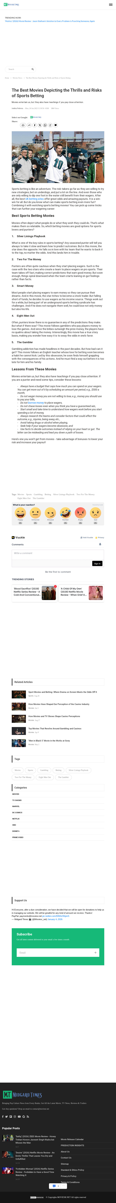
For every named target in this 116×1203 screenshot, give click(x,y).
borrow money (36, 402)
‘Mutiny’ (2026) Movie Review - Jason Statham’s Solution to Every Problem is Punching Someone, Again (50, 21)
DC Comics (17, 812)
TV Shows (17, 800)
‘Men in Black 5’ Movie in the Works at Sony (49, 740)
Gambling (38, 494)
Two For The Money (86, 494)
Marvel (16, 806)
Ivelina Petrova (17, 108)
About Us (65, 1151)
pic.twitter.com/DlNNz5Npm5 (55, 916)
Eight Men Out (24, 498)
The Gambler (38, 498)
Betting (48, 494)
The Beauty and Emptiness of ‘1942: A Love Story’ (26, 24)
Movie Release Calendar (72, 1139)
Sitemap (65, 1164)
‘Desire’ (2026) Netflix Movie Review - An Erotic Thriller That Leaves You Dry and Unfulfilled (35, 1155)
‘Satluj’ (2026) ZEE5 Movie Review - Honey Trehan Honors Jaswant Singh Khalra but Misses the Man (36, 1139)
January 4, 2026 (55, 919)
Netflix (15, 819)
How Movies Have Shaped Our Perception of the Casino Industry (58, 704)
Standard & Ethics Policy (72, 1170)
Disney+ (16, 831)
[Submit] (95, 952)
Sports (29, 494)
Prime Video (17, 837)
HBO (14, 825)
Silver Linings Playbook (63, 494)
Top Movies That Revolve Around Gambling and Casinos (54, 728)
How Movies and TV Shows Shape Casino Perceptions (54, 716)
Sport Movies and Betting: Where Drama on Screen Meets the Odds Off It (62, 692)
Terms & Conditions (70, 1182)
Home (7, 78)
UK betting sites (34, 198)
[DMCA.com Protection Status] (37, 1197)
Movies (21, 494)
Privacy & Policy (68, 1176)
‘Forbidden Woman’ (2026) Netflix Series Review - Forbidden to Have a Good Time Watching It (35, 1172)
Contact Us (66, 1157)
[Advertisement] (58, 45)
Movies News (17, 78)
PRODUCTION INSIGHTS (72, 1145)
